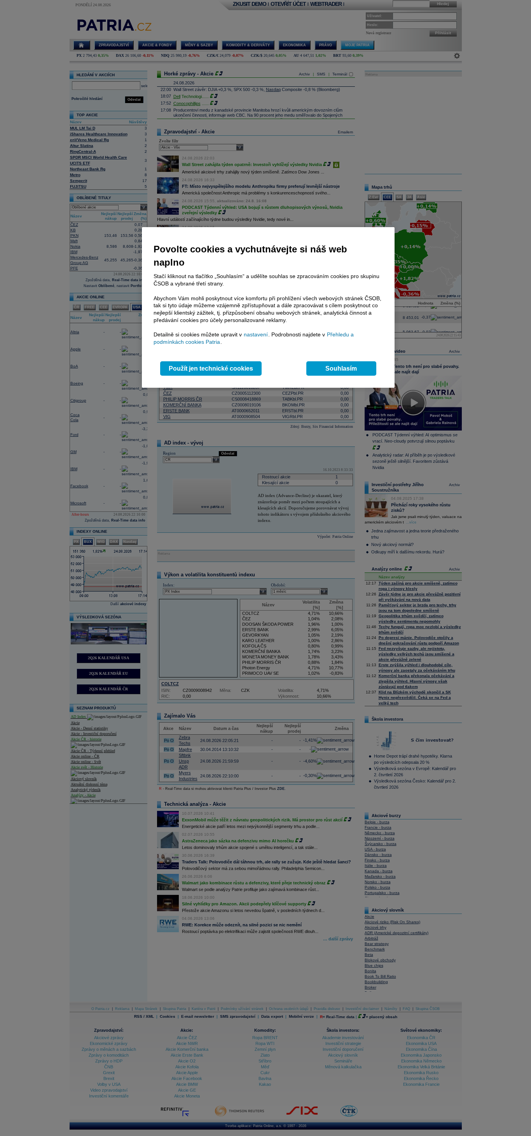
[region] (268, 307)
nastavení (256, 334)
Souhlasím (341, 368)
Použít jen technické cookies (211, 368)
